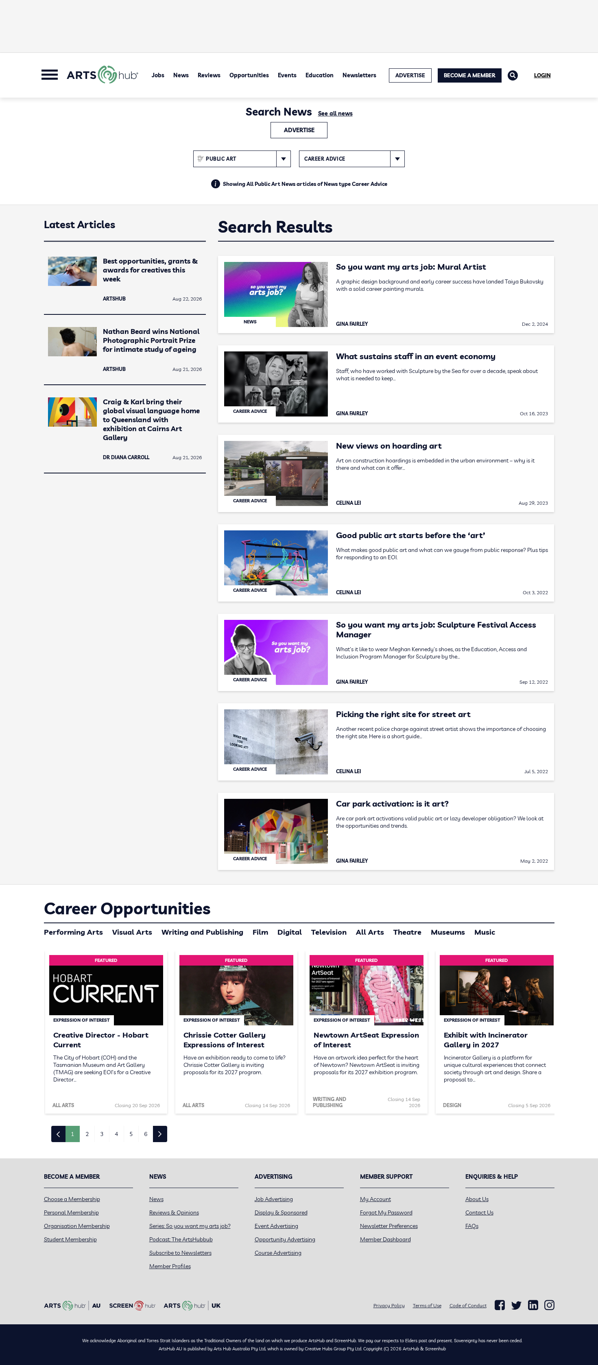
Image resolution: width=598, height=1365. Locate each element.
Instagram (549, 1305)
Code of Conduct (468, 1305)
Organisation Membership (77, 1226)
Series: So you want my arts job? (190, 1226)
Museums (448, 932)
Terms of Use (427, 1305)
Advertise (299, 130)
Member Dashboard (385, 1239)
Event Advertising (276, 1226)
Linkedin (533, 1305)
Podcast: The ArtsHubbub (181, 1239)
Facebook (500, 1305)
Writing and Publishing (202, 932)
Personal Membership (71, 1212)
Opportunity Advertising (285, 1239)
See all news (335, 113)
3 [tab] (101, 1134)
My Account (375, 1199)
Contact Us (479, 1212)
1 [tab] (72, 1134)
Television (329, 932)
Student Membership (70, 1239)
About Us (477, 1199)
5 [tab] (131, 1134)
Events (287, 75)
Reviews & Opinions (174, 1212)
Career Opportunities (127, 908)
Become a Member (469, 75)
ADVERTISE (410, 75)
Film (260, 932)
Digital (289, 932)
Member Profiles (170, 1266)
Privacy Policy (389, 1305)
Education (320, 75)
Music (484, 932)
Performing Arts (73, 932)
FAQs (471, 1226)
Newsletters (359, 75)
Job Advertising (274, 1199)
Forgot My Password (386, 1212)
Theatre (407, 932)
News (181, 75)
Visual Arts (132, 932)
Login (542, 75)
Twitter (516, 1305)
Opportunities (249, 75)
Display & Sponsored (281, 1212)
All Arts (370, 932)
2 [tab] (87, 1134)
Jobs (158, 75)
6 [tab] (145, 1134)
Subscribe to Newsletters (180, 1252)
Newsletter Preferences (389, 1226)
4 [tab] (116, 1134)
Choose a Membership (72, 1199)
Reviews (209, 75)
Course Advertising (278, 1252)
